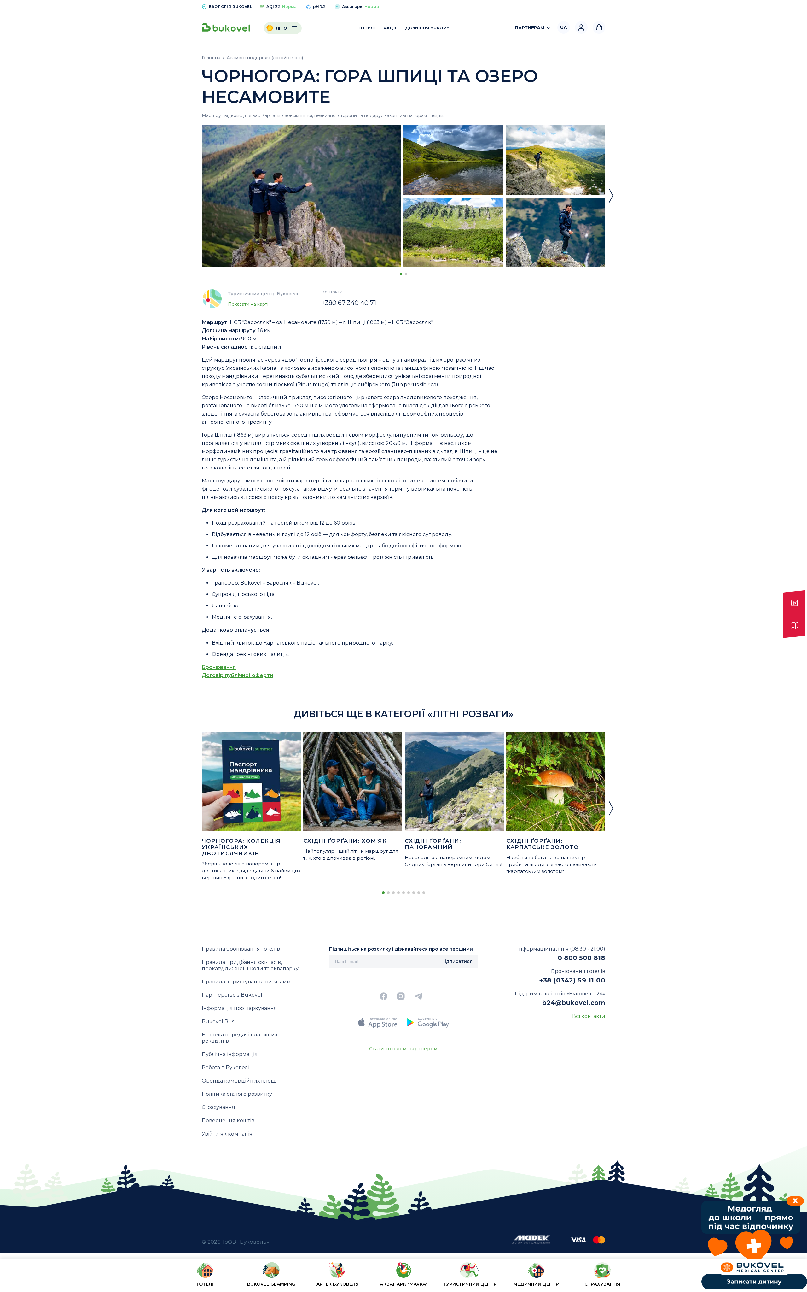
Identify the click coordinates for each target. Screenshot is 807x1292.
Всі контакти (588, 1016)
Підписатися (457, 961)
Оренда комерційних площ (239, 1081)
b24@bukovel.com (573, 1002)
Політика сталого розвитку (237, 1094)
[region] (403, 1276)
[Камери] (794, 602)
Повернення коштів (228, 1121)
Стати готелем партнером (403, 1049)
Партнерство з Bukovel (232, 995)
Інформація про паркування (239, 1008)
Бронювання (219, 667)
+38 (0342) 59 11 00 (572, 980)
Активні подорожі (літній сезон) (265, 58)
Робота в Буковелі (225, 1068)
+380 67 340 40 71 (349, 303)
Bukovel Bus (218, 1021)
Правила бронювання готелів (241, 949)
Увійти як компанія (227, 1134)
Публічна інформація (230, 1054)
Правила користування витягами (246, 982)
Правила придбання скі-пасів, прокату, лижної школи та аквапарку (250, 965)
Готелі (366, 27)
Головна (211, 58)
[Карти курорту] (794, 626)
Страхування (218, 1107)
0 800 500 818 (581, 958)
